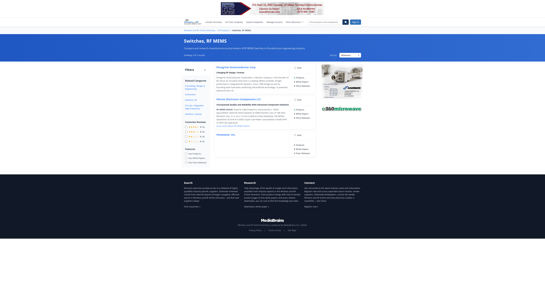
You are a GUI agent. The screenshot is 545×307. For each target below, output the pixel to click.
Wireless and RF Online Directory (199, 30)
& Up (196, 126)
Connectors (190, 94)
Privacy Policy (255, 230)
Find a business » (192, 206)
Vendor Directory (214, 22)
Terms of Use (274, 230)
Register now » (311, 206)
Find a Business (293, 22)
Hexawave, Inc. (226, 134)
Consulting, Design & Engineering (195, 87)
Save (299, 67)
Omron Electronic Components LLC (238, 99)
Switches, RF (191, 100)
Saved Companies (254, 22)
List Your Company (234, 22)
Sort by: (333, 55)
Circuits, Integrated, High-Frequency (194, 107)
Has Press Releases (197, 162)
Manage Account (274, 22)
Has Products (194, 153)
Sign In (355, 22)
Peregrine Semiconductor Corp (235, 67)
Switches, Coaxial (193, 114)
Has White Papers (196, 158)
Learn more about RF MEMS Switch (233, 126)
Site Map (292, 230)
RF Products (223, 30)
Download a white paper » (256, 206)
